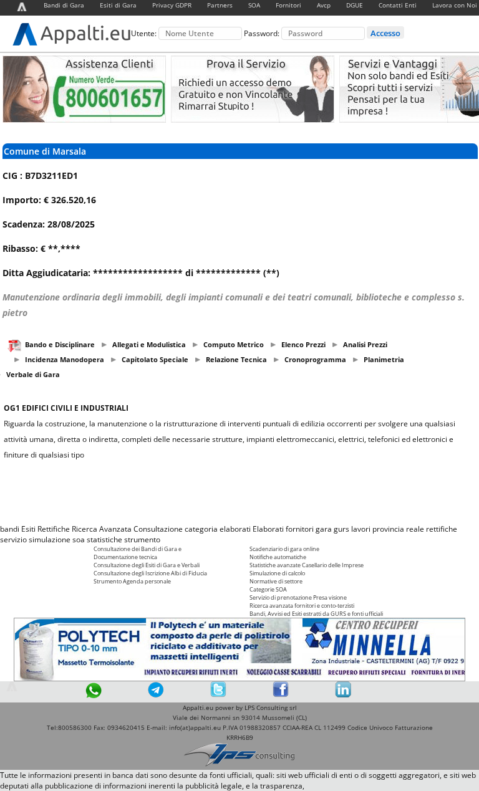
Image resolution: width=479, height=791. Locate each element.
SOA (254, 5)
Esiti (28, 529)
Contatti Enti (398, 5)
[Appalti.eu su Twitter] (218, 694)
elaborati (235, 529)
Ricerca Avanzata (102, 529)
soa (78, 539)
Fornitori (288, 5)
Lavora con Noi (454, 5)
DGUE (354, 5)
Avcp (324, 5)
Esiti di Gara (118, 5)
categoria (201, 529)
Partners (220, 5)
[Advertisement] (239, 492)
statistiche (104, 539)
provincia (388, 529)
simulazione (49, 539)
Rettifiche (53, 529)
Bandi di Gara (64, 5)
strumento (142, 539)
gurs (341, 529)
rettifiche (441, 529)
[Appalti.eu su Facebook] (281, 694)
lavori (360, 529)
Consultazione (158, 529)
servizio (13, 539)
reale (415, 529)
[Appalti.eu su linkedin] (343, 694)
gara (324, 529)
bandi (9, 529)
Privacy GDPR (171, 5)
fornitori (300, 529)
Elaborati (268, 529)
